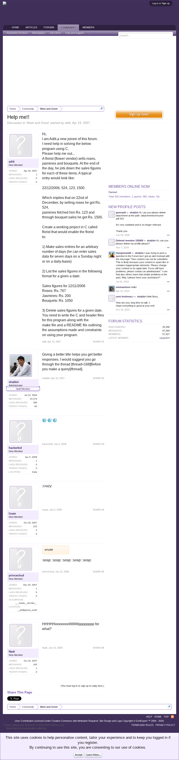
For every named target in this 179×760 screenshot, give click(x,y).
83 (35, 406)
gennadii (121, 212)
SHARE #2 (98, 378)
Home (15, 27)
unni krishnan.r (124, 296)
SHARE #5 (98, 571)
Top (166, 716)
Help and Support (74, 33)
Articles (31, 27)
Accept (78, 755)
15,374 (33, 399)
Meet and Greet (38, 123)
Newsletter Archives (17, 33)
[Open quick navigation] (101, 108)
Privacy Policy (165, 725)
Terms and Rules (142, 725)
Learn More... (93, 755)
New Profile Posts (127, 207)
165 (35, 664)
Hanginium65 (123, 253)
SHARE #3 (98, 444)
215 (35, 526)
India (34, 472)
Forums (49, 27)
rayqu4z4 (165, 338)
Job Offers (55, 33)
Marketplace (38, 33)
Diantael (112, 192)
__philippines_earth (27, 610)
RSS (172, 716)
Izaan (12, 513)
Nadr (12, 651)
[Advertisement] (89, 71)
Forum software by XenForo (34, 725)
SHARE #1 (98, 341)
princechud (16, 575)
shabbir (14, 382)
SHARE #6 (98, 647)
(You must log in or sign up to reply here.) (82, 686)
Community (68, 27)
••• (168, 235)
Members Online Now (129, 186)
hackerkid (15, 447)
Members (88, 27)
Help (149, 716)
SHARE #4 (98, 509)
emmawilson (123, 287)
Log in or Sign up (161, 3)
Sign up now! (139, 114)
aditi (68, 123)
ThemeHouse (54, 728)
